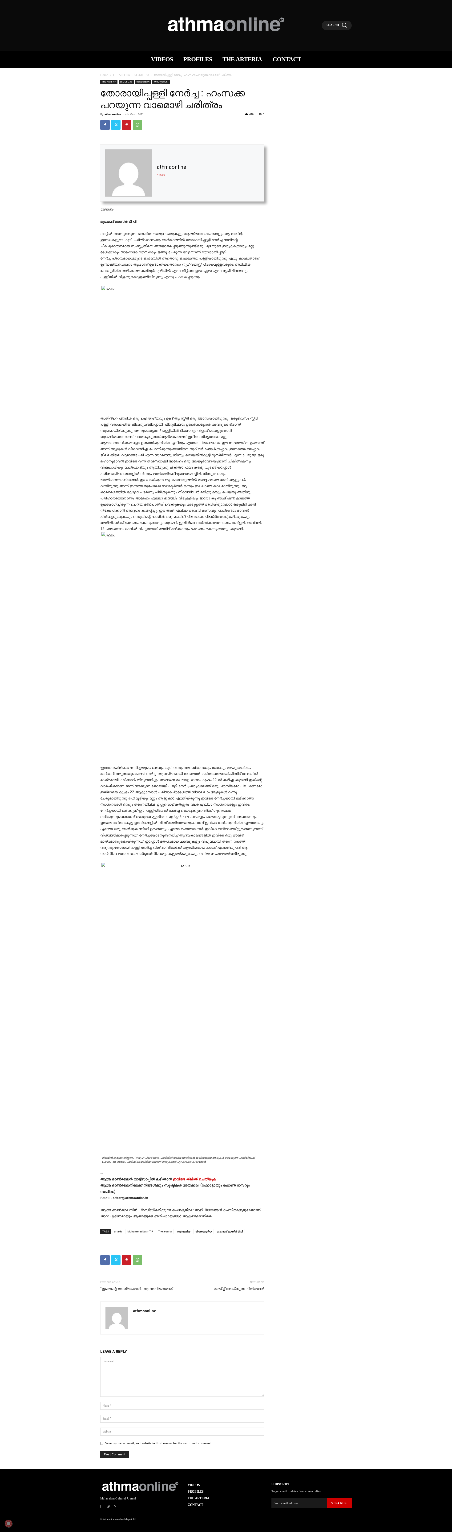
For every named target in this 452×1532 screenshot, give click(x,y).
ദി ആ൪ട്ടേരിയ (203, 1231)
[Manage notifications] (8, 1523)
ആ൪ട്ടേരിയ (183, 1231)
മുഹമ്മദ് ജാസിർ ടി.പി (230, 1231)
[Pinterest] (126, 125)
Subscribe (339, 1503)
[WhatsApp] (137, 125)
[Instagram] (108, 1506)
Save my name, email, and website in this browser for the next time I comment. (158, 1443)
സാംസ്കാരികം (160, 81)
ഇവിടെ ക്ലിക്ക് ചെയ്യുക (194, 1179)
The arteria (165, 1231)
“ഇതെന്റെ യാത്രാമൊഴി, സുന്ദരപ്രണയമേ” (137, 1289)
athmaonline (113, 114)
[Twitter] (116, 125)
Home (104, 75)
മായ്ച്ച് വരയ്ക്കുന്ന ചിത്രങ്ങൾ (239, 1289)
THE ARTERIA (121, 75)
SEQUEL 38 (141, 75)
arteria (118, 1231)
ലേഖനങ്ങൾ (142, 81)
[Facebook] (105, 125)
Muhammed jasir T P (140, 1231)
